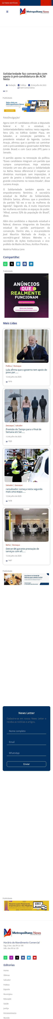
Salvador (18, 425)
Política (9, 366)
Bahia (8, 545)
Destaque (17, 366)
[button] (4, 91)
